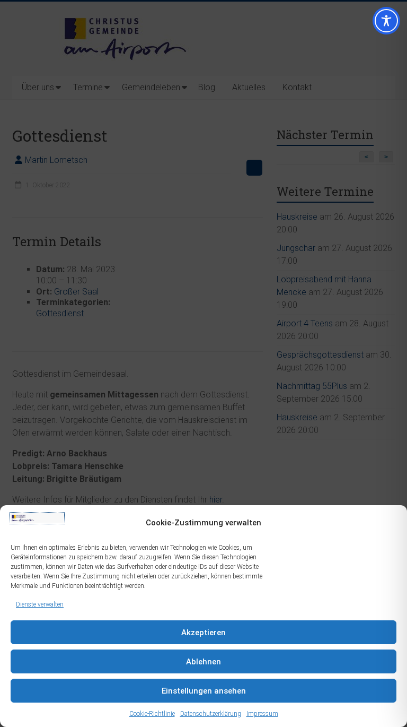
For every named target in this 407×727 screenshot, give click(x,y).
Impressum (262, 713)
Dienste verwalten (40, 604)
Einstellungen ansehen (204, 691)
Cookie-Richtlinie (152, 713)
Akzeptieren (203, 632)
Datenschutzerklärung (210, 713)
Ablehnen (203, 662)
